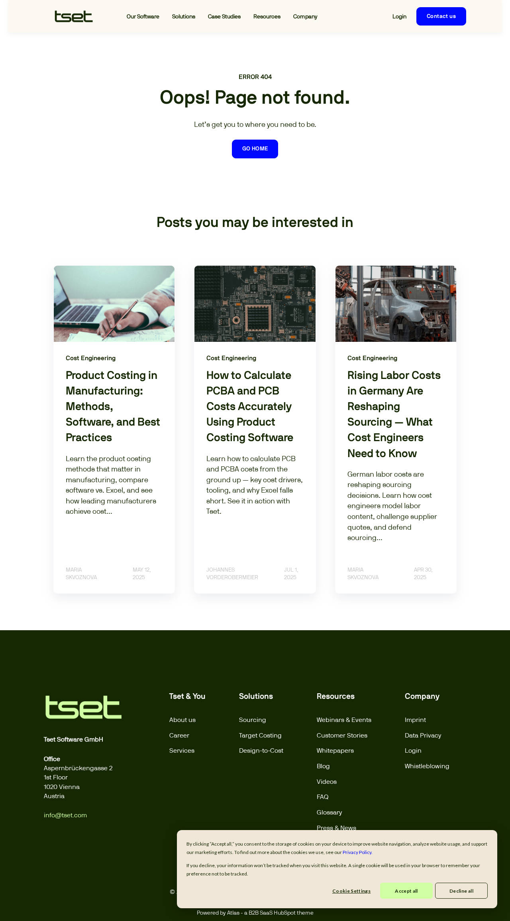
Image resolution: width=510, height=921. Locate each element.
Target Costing (260, 735)
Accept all (406, 891)
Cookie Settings (351, 891)
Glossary (329, 812)
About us (182, 719)
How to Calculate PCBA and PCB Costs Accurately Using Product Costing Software (249, 407)
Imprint (415, 719)
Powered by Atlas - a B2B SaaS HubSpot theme (255, 912)
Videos (327, 781)
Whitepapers (335, 750)
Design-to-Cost (261, 750)
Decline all (461, 891)
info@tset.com (65, 815)
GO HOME (255, 149)
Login (413, 750)
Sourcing (252, 719)
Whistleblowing (427, 766)
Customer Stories (342, 735)
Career (179, 735)
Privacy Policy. (358, 852)
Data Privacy (423, 735)
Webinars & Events (344, 719)
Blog (323, 766)
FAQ (322, 796)
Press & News (336, 827)
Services (181, 750)
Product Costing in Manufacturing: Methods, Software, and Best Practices (113, 407)
